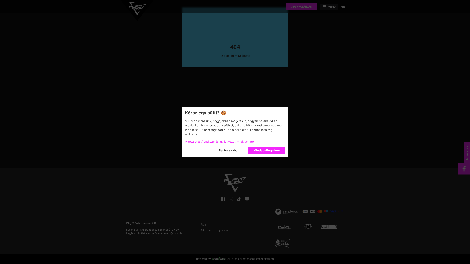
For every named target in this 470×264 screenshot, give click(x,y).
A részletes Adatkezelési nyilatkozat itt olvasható (219, 141)
